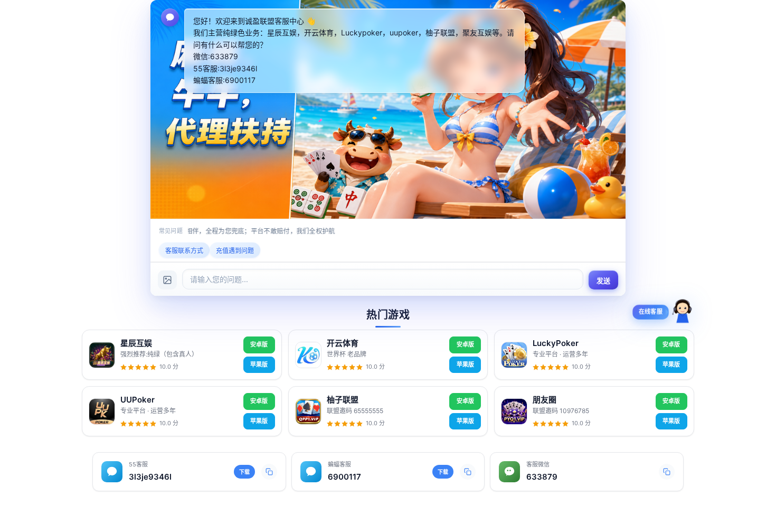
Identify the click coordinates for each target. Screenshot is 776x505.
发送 (604, 281)
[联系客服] (682, 315)
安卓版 (259, 344)
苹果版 (259, 364)
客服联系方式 (184, 251)
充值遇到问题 (235, 251)
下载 (244, 472)
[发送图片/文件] (167, 279)
